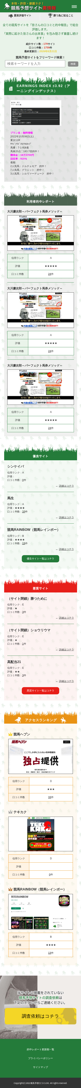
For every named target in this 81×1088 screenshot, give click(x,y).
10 (23, 511)
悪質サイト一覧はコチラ (40, 690)
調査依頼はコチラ (40, 1016)
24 (49, 274)
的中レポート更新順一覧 (40, 1049)
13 (23, 543)
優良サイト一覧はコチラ (40, 558)
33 (49, 797)
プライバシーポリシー (40, 1058)
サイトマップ (40, 1067)
